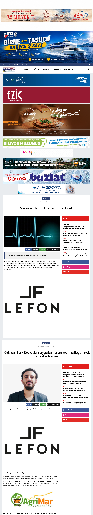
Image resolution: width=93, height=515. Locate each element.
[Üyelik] (89, 65)
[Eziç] (46, 95)
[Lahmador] (46, 120)
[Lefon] (32, 300)
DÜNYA (36, 69)
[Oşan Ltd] (46, 189)
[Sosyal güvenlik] (46, 142)
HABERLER (57, 69)
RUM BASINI (68, 69)
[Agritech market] (32, 499)
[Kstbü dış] (46, 80)
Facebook (68, 262)
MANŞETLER (27, 65)
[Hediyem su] (46, 177)
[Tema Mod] (88, 69)
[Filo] (46, 46)
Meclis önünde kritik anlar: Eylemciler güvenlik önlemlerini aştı (75, 248)
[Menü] (85, 69)
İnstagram (69, 267)
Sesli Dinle (56, 250)
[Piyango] (46, 15)
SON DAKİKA (17, 65)
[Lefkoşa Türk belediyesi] (46, 163)
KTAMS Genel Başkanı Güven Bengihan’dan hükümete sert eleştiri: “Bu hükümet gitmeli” (73, 227)
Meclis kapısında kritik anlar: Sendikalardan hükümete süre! (74, 241)
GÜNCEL (27, 69)
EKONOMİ (46, 69)
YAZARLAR (7, 65)
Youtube (68, 272)
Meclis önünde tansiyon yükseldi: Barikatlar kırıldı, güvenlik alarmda (75, 255)
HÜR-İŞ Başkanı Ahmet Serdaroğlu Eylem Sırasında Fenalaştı (75, 234)
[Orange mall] (46, 152)
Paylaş (29, 250)
